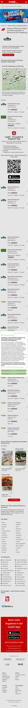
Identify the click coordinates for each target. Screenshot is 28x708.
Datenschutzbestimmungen (20, 333)
